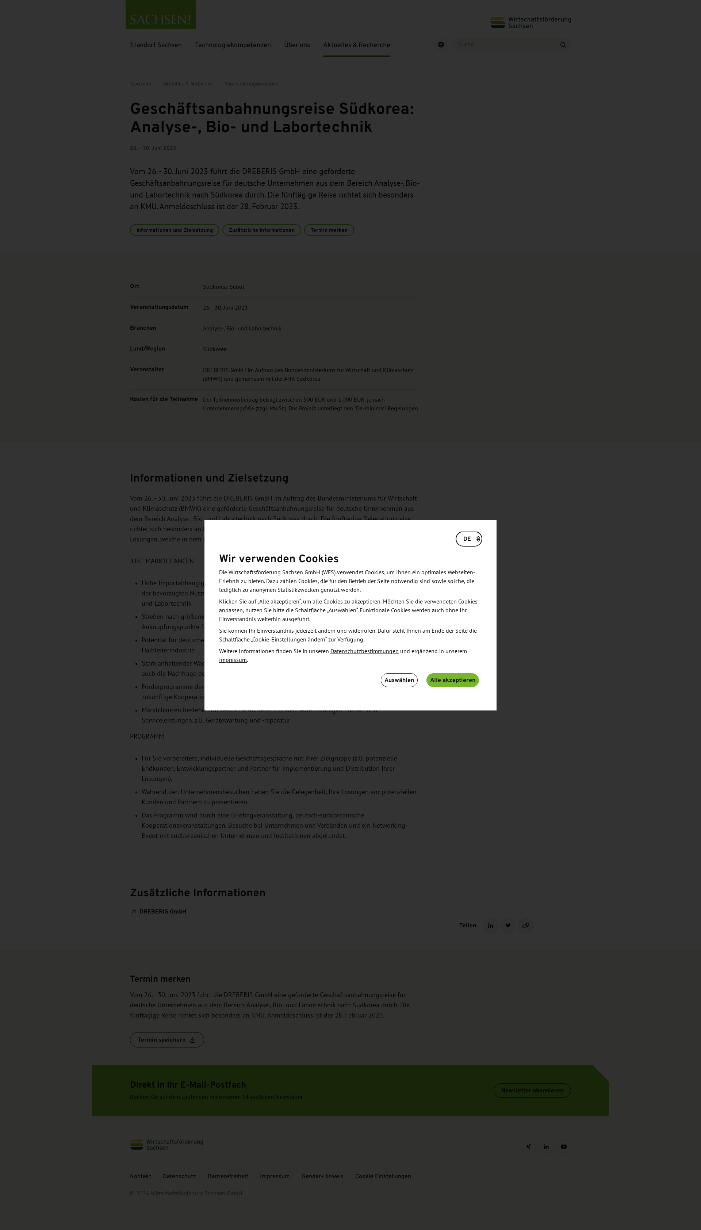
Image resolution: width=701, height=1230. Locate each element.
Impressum (233, 660)
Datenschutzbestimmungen (364, 651)
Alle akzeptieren (452, 680)
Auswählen (399, 680)
